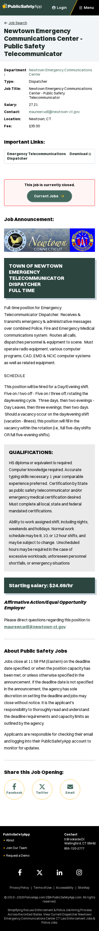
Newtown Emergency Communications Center (60, 72)
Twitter (42, 793)
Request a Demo (17, 855)
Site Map (83, 887)
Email (70, 793)
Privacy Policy (19, 887)
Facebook (14, 793)
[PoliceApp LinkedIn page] (59, 872)
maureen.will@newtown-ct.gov (54, 111)
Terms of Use (42, 887)
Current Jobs (46, 196)
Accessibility (64, 887)
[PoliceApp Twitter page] (40, 872)
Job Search (18, 23)
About (10, 840)
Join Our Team (16, 848)
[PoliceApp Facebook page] (20, 872)
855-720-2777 (74, 848)
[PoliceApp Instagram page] (79, 872)
